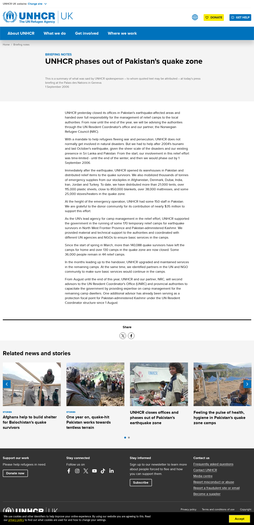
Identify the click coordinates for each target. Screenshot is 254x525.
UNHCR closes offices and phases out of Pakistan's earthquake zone (154, 417)
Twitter (85, 471)
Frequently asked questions (213, 464)
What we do (55, 33)
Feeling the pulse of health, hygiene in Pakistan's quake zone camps (219, 417)
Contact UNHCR (205, 470)
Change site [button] (35, 4)
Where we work (122, 33)
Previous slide (7, 384)
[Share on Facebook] (131, 335)
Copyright (245, 509)
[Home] (29, 17)
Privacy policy (188, 509)
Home (6, 44)
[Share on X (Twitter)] (123, 335)
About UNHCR (21, 33)
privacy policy (16, 520)
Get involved (87, 33)
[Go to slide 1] (126, 438)
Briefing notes (21, 44)
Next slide (247, 384)
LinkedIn (111, 471)
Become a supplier (207, 494)
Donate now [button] (15, 473)
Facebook (68, 471)
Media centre (203, 476)
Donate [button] (216, 17)
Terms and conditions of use (218, 509)
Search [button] (183, 17)
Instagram (77, 471)
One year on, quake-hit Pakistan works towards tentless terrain (88, 422)
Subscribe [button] (140, 482)
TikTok (103, 471)
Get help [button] (243, 17)
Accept (239, 518)
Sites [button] (195, 17)
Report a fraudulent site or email (216, 488)
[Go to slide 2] (130, 438)
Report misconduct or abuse (213, 482)
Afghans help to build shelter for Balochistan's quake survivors (30, 422)
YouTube (94, 471)
